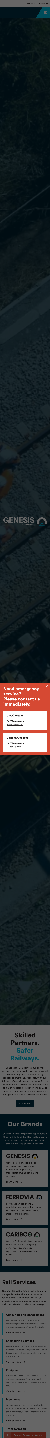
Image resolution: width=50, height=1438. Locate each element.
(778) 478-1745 (14, 747)
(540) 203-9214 (15, 724)
